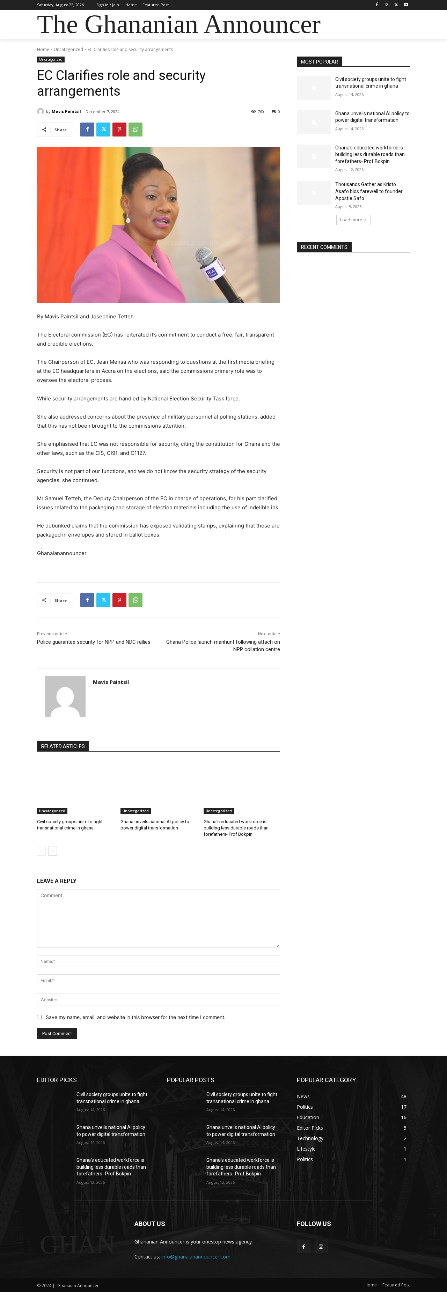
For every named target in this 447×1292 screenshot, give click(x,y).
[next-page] (52, 851)
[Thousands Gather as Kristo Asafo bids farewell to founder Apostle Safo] (314, 193)
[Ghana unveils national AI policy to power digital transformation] (158, 787)
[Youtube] (406, 5)
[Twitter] (396, 5)
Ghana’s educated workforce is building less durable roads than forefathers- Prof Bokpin (236, 828)
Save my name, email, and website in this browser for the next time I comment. (136, 1017)
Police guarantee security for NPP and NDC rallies (94, 642)
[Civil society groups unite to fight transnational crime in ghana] (75, 787)
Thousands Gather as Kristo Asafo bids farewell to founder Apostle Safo (369, 191)
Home (43, 49)
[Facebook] (377, 5)
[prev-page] (41, 851)
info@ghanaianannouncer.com (195, 1256)
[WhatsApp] (135, 129)
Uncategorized (68, 49)
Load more (351, 220)
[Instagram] (387, 5)
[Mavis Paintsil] (41, 111)
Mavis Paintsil (66, 111)
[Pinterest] (119, 129)
